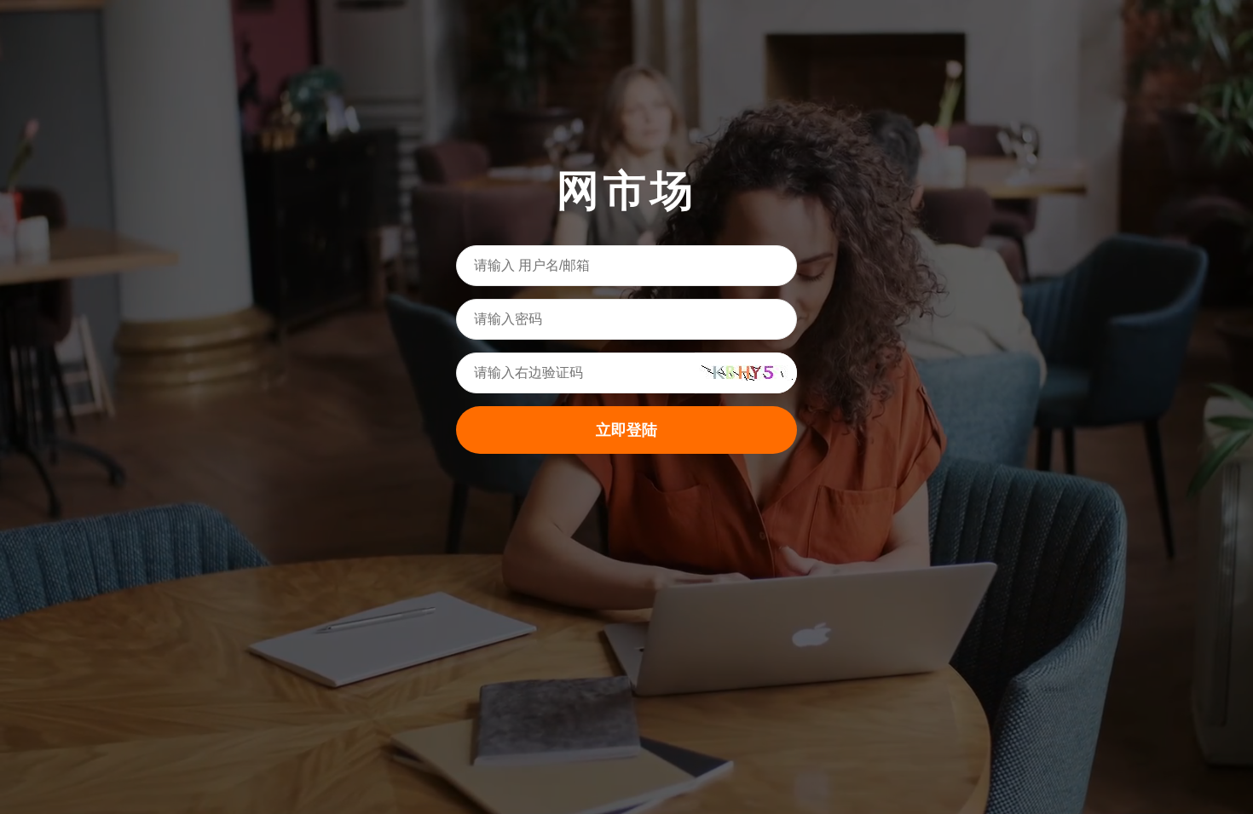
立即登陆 (626, 430)
